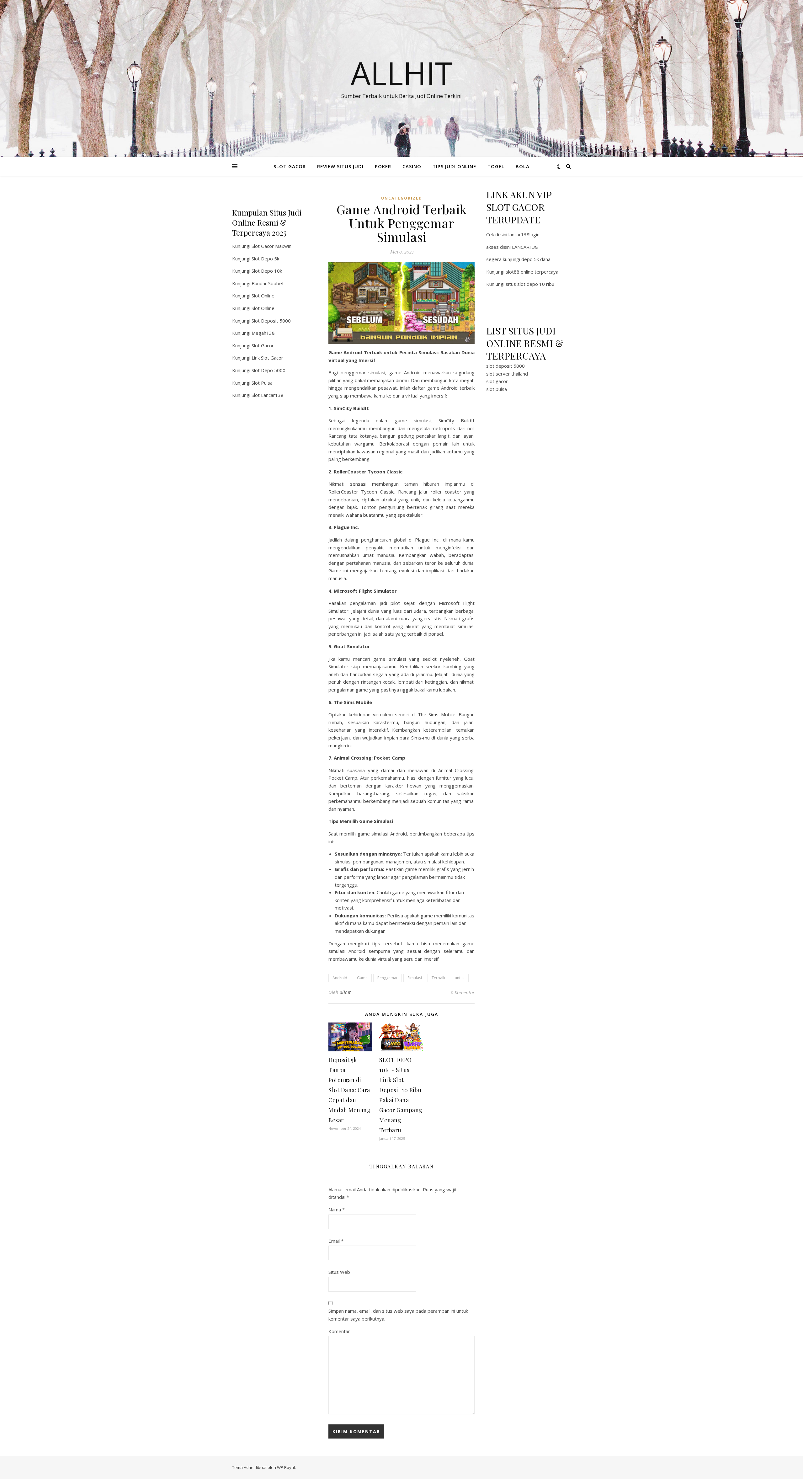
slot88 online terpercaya (532, 272)
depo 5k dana (535, 259)
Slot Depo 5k (265, 258)
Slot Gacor (263, 345)
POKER (383, 166)
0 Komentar (463, 992)
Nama (336, 1209)
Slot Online (263, 295)
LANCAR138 (525, 247)
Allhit (401, 72)
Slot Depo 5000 (268, 370)
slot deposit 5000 (505, 366)
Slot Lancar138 (268, 395)
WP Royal (286, 1467)
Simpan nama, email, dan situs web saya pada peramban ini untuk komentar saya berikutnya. (398, 1315)
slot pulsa (496, 389)
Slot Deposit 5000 (271, 321)
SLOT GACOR (290, 166)
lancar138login (524, 234)
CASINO (411, 166)
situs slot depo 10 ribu (530, 284)
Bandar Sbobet (268, 283)
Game (362, 977)
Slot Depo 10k (267, 271)
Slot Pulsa (262, 383)
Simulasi (414, 977)
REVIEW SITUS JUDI (340, 166)
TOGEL (495, 166)
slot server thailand (507, 374)
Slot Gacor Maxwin (271, 246)
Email (335, 1241)
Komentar (339, 1331)
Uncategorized (401, 198)
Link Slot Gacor (267, 358)
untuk (460, 977)
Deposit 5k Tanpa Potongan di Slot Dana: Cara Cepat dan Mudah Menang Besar (349, 1090)
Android (339, 977)
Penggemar (387, 977)
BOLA (522, 166)
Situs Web (339, 1272)
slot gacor (497, 381)
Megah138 (263, 333)
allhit (345, 992)
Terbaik (438, 977)
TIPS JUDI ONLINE (454, 166)
